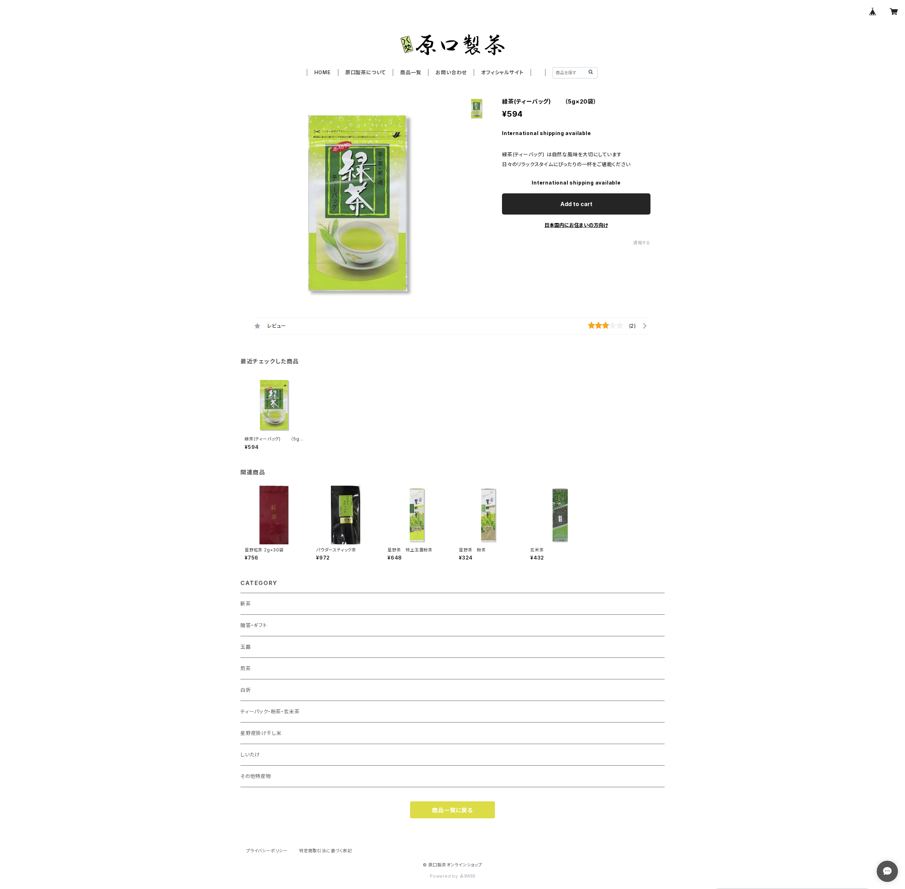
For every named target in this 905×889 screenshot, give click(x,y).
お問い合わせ (451, 72)
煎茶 (245, 668)
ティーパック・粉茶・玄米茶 (269, 711)
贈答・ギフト (253, 625)
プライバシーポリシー (267, 850)
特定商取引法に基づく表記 (325, 850)
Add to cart (576, 203)
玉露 (245, 647)
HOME (322, 72)
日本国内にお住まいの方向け (576, 225)
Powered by (445, 876)
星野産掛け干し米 (260, 733)
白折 (245, 690)
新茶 (245, 604)
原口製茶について (365, 72)
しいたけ (250, 754)
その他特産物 (255, 776)
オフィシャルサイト (502, 72)
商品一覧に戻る (452, 810)
